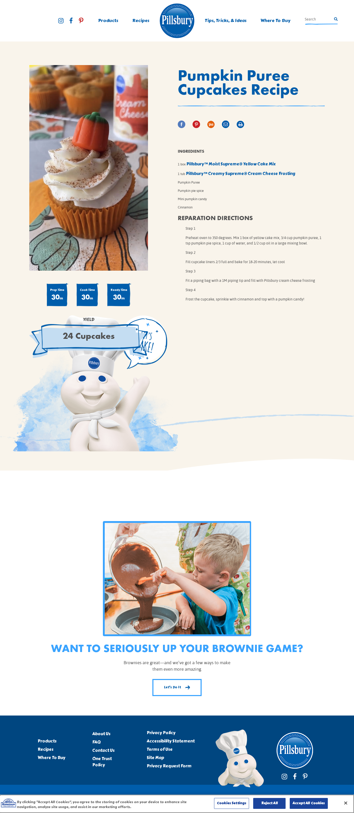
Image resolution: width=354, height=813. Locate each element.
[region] (177, 804)
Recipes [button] (140, 20)
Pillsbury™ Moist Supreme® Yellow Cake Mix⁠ (230, 164)
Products (47, 741)
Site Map (155, 758)
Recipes (45, 749)
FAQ (96, 742)
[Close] (345, 803)
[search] (318, 19)
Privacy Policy (161, 733)
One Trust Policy (102, 762)
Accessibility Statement (171, 741)
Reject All (269, 803)
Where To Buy (275, 20)
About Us (101, 734)
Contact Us (103, 750)
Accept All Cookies (309, 803)
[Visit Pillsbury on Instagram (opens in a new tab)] (61, 21)
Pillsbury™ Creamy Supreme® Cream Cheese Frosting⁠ (240, 173)
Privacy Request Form (169, 766)
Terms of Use (160, 749)
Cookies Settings (231, 803)
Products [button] (108, 20)
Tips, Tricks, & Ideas (225, 20)
